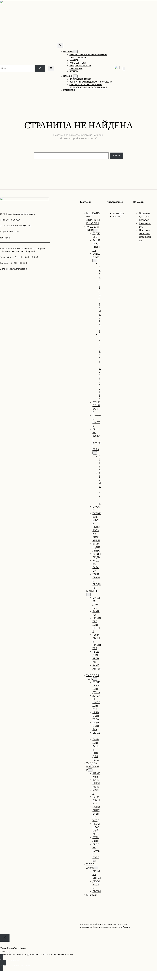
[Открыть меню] (51, 68)
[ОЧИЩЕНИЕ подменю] (94, 260)
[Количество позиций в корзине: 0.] (124, 68)
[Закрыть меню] (60, 45)
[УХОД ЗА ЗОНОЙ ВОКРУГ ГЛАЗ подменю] (94, 453)
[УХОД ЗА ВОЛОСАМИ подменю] (90, 770)
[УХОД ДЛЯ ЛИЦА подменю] (96, 230)
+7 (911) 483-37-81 (19, 263)
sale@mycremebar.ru (17, 269)
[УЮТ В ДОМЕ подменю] (96, 867)
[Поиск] (40, 68)
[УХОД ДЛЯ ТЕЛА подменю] (95, 679)
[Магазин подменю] (75, 51)
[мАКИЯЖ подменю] (88, 594)
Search (116, 155)
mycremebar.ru (87, 924)
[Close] (5, 938)
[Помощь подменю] (75, 76)
